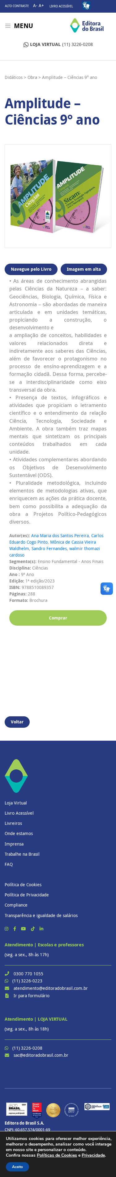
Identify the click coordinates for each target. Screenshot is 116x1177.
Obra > (34, 77)
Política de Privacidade (27, 895)
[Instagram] (7, 929)
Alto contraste (17, 6)
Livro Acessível (61, 6)
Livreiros (13, 823)
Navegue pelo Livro (31, 269)
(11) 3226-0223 (27, 981)
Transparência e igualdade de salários (41, 915)
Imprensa (14, 844)
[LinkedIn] (41, 929)
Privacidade (93, 1155)
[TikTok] (33, 929)
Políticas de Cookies (57, 1155)
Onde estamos (19, 833)
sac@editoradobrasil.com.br (41, 1055)
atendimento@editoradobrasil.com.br (51, 988)
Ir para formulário (31, 995)
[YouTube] (24, 929)
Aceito (17, 1166)
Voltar (17, 722)
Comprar (58, 618)
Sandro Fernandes (49, 548)
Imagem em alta (84, 269)
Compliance (16, 905)
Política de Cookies (23, 884)
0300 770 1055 (28, 974)
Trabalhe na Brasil (22, 854)
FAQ (9, 864)
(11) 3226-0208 (61, 44)
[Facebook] (15, 929)
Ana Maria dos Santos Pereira (60, 535)
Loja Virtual (16, 803)
